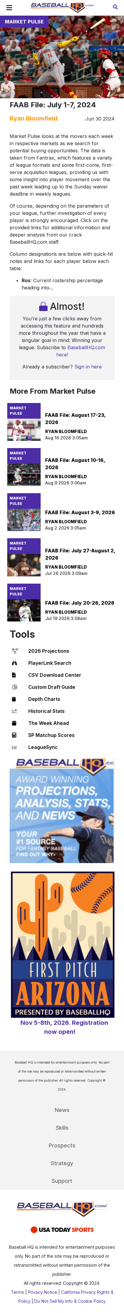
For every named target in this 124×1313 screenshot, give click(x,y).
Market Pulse (24, 22)
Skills (62, 1128)
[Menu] (9, 7)
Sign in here (88, 367)
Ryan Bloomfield (33, 118)
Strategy (62, 1163)
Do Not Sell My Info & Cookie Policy (70, 1301)
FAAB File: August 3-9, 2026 (80, 512)
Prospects (62, 1145)
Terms (17, 1292)
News (62, 1110)
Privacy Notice (42, 1292)
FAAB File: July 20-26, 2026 (79, 603)
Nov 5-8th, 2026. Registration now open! (64, 1027)
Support (62, 1181)
